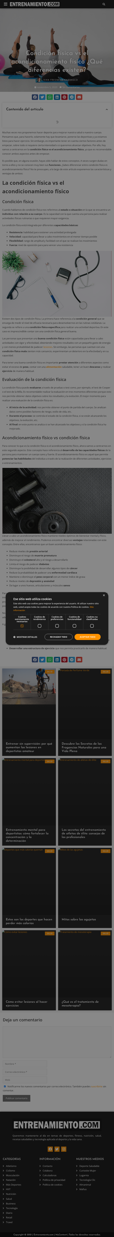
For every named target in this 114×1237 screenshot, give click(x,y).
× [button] (104, 595)
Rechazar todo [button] (58, 637)
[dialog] (57, 618)
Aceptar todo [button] (87, 637)
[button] (25, 637)
